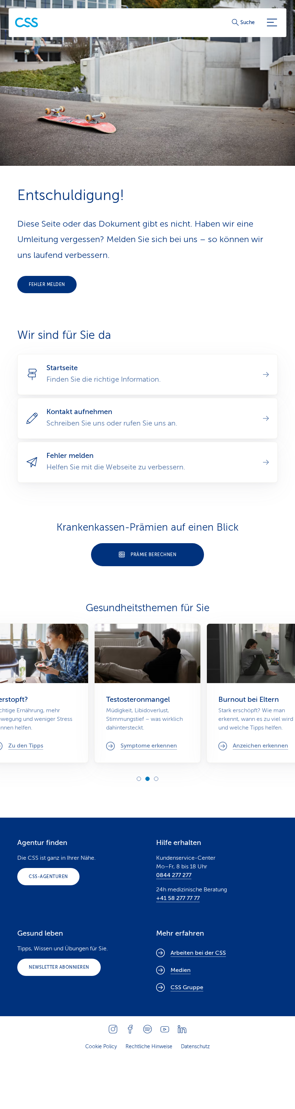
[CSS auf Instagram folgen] (113, 1029)
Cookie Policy (101, 1046)
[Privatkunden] (26, 22)
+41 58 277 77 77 (178, 898)
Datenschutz (195, 1046)
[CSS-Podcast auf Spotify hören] (147, 1029)
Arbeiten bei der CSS (198, 953)
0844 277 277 (173, 875)
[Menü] (272, 22)
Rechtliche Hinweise (149, 1046)
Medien (181, 970)
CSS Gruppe (187, 987)
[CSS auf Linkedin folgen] (182, 1029)
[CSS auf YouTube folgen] (164, 1029)
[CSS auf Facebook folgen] (130, 1029)
